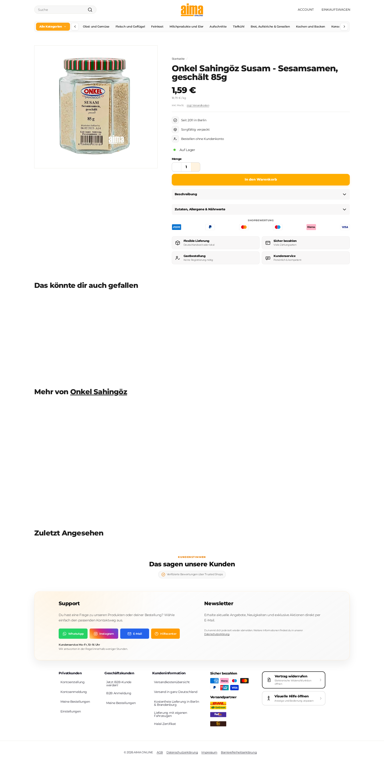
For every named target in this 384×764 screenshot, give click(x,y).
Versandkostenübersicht (172, 682)
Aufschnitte (218, 26)
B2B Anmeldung (118, 693)
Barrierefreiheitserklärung (239, 752)
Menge (177, 159)
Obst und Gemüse (96, 26)
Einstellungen (70, 711)
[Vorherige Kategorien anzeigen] (75, 26)
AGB (160, 752)
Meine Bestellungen (75, 702)
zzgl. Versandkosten (198, 105)
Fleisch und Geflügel (130, 26)
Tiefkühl (238, 26)
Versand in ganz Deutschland (175, 692)
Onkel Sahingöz (98, 392)
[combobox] (65, 10)
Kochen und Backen (310, 26)
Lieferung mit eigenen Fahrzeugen (170, 714)
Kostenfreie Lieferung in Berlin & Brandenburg (176, 703)
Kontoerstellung (72, 682)
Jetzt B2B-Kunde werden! (118, 683)
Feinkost (157, 26)
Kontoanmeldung (73, 692)
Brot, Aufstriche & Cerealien (270, 26)
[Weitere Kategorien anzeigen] (344, 26)
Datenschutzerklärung (217, 634)
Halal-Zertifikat (165, 724)
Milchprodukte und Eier (186, 26)
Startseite (178, 58)
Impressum (209, 752)
